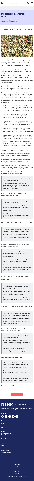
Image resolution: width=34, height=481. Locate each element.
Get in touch (16, 462)
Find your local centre (5, 434)
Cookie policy (17, 464)
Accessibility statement (17, 469)
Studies (2, 445)
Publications (3, 447)
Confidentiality (17, 471)
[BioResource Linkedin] (2, 416)
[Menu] (32, 3)
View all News (17, 394)
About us (3, 441)
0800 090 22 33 (4, 424)
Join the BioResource (5, 450)
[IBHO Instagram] (13, 416)
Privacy (17, 473)
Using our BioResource (6, 452)
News (2, 443)
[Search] (28, 3)
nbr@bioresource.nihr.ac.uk (7, 429)
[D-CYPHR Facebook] (6, 416)
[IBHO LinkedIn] (16, 416)
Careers (3, 454)
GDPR (17, 466)
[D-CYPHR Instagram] (9, 416)
